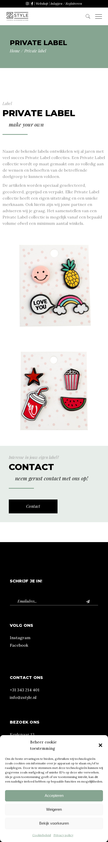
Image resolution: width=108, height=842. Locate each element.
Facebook (19, 645)
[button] (100, 745)
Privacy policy (63, 835)
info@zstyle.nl (23, 697)
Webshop (42, 3)
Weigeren (54, 809)
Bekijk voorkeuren (54, 823)
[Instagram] (27, 3)
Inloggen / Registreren (66, 3)
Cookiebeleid (41, 835)
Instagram (20, 637)
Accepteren (54, 795)
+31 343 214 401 (24, 689)
